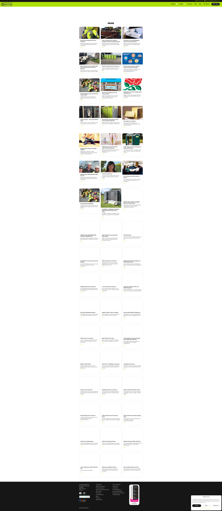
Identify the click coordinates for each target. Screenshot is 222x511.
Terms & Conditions (116, 484)
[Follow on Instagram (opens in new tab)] (84, 493)
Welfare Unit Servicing (100, 486)
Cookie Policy (204, 508)
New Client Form (99, 499)
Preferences (215, 505)
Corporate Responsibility (117, 491)
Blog (112, 23)
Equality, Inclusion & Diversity (118, 493)
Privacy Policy (115, 486)
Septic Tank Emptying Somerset (102, 489)
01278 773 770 (199, 1)
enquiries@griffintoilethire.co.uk (212, 1)
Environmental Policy (117, 489)
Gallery (97, 496)
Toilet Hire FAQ (99, 491)
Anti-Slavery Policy (116, 494)
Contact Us (98, 498)
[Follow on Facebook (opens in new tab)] (80, 493)
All (109, 23)
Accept (196, 505)
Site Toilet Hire (98, 484)
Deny (206, 505)
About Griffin (98, 493)
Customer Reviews (99, 494)
